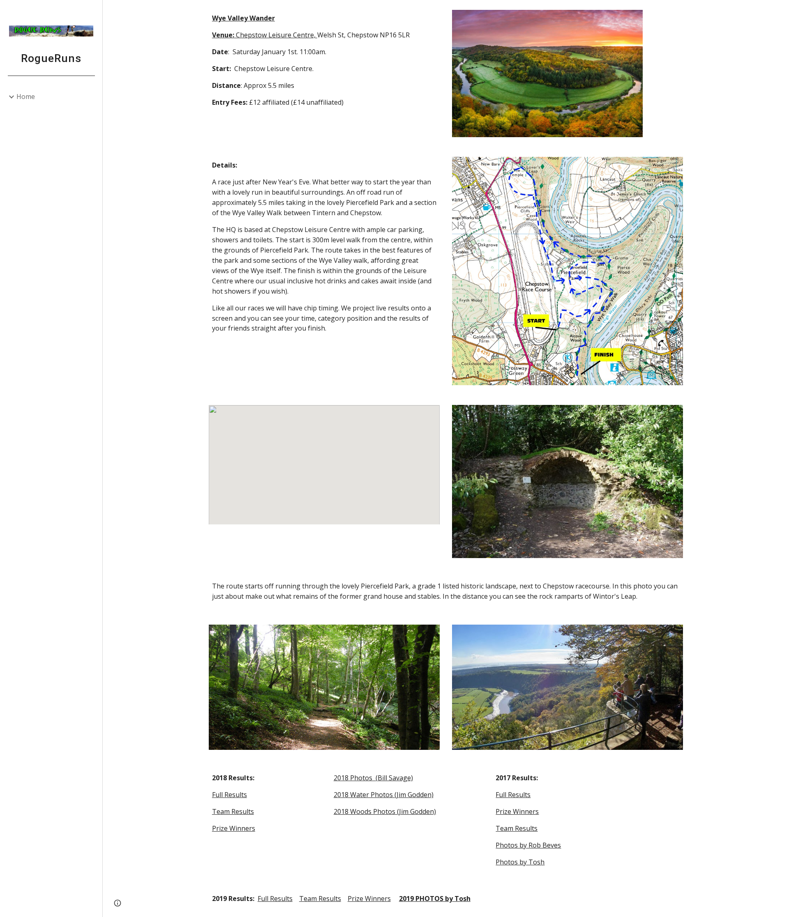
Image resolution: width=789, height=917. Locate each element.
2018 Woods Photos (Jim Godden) (385, 811)
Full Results (229, 794)
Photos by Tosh (520, 861)
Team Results (233, 811)
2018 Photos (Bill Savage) (373, 777)
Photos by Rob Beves (528, 845)
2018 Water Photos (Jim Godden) (384, 794)
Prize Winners (233, 828)
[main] (324, 60)
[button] (779, 11)
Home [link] (25, 96)
